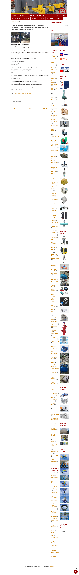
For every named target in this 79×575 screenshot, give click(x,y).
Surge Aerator (54, 410)
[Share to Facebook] (19, 101)
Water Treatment (55, 455)
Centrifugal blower (53, 141)
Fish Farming (54, 489)
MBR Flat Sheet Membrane (54, 255)
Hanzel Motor (54, 217)
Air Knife (53, 76)
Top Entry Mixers (55, 414)
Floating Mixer (54, 203)
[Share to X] (18, 101)
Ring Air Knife (54, 321)
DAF (52, 154)
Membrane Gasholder (53, 270)
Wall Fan (53, 441)
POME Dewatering (53, 290)
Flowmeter (53, 210)
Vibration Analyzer (53, 435)
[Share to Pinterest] (20, 101)
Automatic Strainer (53, 96)
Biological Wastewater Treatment (53, 483)
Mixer (52, 277)
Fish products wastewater (54, 493)
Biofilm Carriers (54, 108)
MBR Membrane (55, 258)
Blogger (51, 566)
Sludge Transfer (54, 386)
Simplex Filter (54, 372)
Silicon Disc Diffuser (53, 365)
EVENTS (34, 18)
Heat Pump (53, 220)
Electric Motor (54, 178)
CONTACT (59, 18)
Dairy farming (54, 486)
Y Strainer (53, 459)
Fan (51, 188)
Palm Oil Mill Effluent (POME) (54, 519)
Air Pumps (53, 78)
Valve (52, 432)
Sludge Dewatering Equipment (53, 378)
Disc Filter (53, 165)
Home (30, 108)
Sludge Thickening (53, 383)
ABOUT (14, 15)
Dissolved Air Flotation (54, 168)
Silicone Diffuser (55, 368)
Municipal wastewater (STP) (53, 513)
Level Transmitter (53, 243)
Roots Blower (54, 326)
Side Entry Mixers (53, 361)
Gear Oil (52, 213)
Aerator (52, 62)
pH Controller (54, 461)
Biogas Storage (54, 125)
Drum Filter (53, 171)
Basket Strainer (54, 102)
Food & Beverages (53, 497)
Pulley (52, 309)
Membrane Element (53, 266)
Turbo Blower (54, 425)
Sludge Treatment (53, 390)
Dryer (52, 173)
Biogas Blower (54, 112)
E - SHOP (56, 15)
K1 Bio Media (54, 237)
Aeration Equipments (53, 55)
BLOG (64, 15)
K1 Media (53, 239)
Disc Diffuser (54, 162)
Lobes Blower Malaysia (54, 246)
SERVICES (31, 15)
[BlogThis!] (17, 101)
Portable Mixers (54, 301)
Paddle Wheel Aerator (54, 293)
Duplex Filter (54, 176)
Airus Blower (54, 84)
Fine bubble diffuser (53, 196)
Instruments (53, 232)
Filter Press (53, 193)
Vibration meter (54, 438)
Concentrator (54, 148)
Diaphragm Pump (53, 159)
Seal (52, 351)
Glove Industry (54, 500)
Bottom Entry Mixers (54, 130)
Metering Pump (54, 273)
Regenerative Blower (54, 318)
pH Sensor (53, 464)
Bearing (52, 105)
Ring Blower (53, 324)
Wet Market (53, 556)
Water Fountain (54, 448)
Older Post (45, 108)
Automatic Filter (54, 92)
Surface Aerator (54, 407)
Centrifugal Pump (55, 136)
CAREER (42, 18)
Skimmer (53, 374)
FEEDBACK (50, 18)
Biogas (52, 475)
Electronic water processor (54, 183)
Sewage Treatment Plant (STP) (54, 534)
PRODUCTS (23, 15)
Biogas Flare (54, 119)
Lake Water (53, 509)
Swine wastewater (53, 549)
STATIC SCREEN (55, 341)
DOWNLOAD (40, 15)
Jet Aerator (53, 235)
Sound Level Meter (54, 396)
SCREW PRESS (54, 334)
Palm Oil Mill (54, 516)
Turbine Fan (53, 423)
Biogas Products (55, 121)
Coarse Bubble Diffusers (54, 144)
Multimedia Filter (55, 281)
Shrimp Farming (54, 537)
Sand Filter (53, 348)
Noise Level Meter (53, 286)
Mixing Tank (53, 279)
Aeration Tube (54, 59)
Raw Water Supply (53, 529)
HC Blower (53, 215)
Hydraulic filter (54, 226)
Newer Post (14, 108)
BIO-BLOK (53, 99)
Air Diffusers (54, 72)
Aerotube (53, 65)
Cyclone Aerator (54, 150)
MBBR (52, 249)
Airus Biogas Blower (54, 81)
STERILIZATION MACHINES (54, 345)
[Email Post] (14, 101)
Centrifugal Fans (55, 133)
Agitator (53, 67)
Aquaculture (53, 473)
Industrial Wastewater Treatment (53, 505)
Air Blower (53, 70)
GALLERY (26, 18)
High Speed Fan (54, 222)
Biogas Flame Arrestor (54, 116)
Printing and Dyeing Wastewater (53, 525)
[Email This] (16, 101)
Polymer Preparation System (53, 298)
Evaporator (53, 186)
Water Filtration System (54, 445)
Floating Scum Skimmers (54, 207)
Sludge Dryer (54, 393)
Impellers (53, 230)
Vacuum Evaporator (53, 428)
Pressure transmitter (53, 306)
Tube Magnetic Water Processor (55, 419)
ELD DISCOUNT (16, 18)
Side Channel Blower (54, 358)
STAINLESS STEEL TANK (54, 338)
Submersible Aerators (54, 400)
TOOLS (49, 15)
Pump (52, 311)
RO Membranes (54, 314)
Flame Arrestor (54, 199)
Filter (52, 190)
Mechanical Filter (55, 262)
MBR (52, 252)
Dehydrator (53, 156)
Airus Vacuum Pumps (54, 89)
